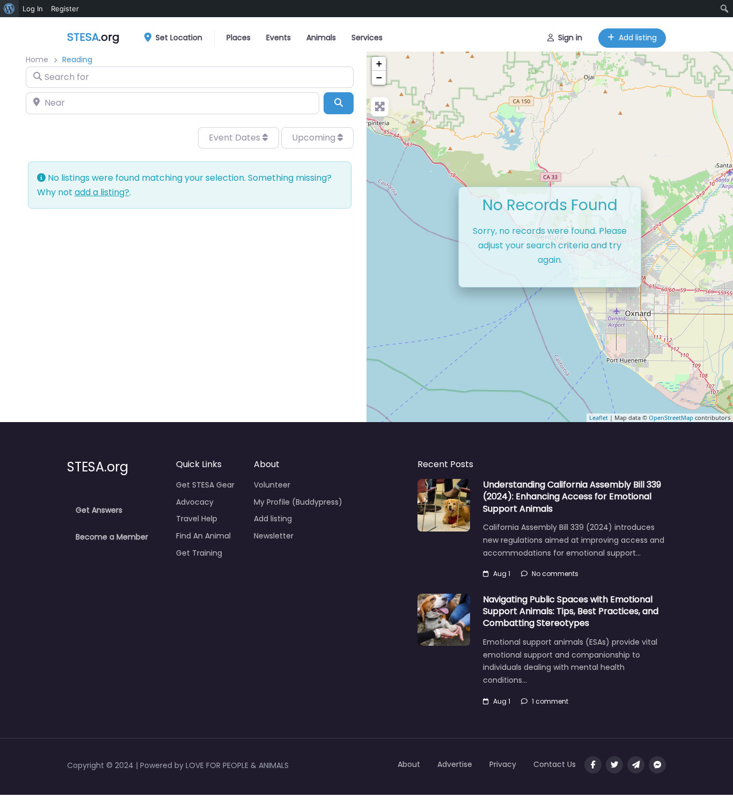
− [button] (379, 77)
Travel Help (196, 518)
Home (37, 59)
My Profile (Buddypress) (298, 502)
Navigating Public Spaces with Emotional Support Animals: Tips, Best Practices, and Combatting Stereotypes (570, 611)
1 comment (550, 701)
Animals (321, 37)
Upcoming (315, 137)
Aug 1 (501, 573)
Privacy (502, 764)
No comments (555, 573)
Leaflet (598, 418)
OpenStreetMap (671, 418)
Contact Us (554, 764)
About (409, 764)
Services (367, 37)
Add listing (638, 37)
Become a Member (112, 537)
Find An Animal (203, 535)
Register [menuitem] (65, 8)
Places (238, 37)
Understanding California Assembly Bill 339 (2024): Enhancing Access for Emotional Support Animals (572, 496)
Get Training (199, 553)
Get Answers (99, 510)
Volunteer (272, 484)
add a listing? (102, 192)
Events (278, 37)
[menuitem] (9, 8)
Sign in (570, 37)
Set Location (179, 37)
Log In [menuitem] (33, 8)
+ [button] (379, 63)
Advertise (454, 764)
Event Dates (235, 137)
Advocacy (195, 502)
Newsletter (274, 535)
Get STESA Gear (205, 484)
